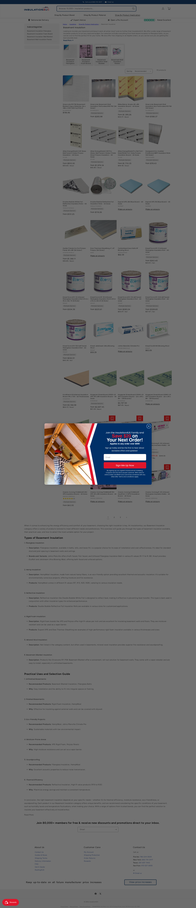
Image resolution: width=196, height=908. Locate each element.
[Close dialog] (149, 426)
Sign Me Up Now (125, 465)
